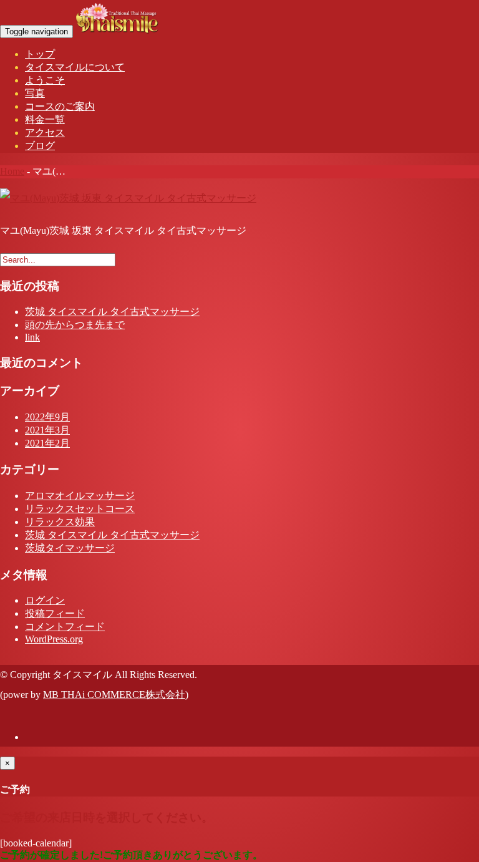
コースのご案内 (60, 106)
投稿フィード (55, 613)
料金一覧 (45, 119)
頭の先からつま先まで (75, 324)
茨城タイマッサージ (70, 548)
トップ (40, 54)
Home (12, 171)
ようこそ (45, 80)
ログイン (45, 600)
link (32, 337)
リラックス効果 (60, 521)
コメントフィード (65, 626)
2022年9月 (47, 417)
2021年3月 (47, 430)
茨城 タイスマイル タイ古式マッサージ (112, 311)
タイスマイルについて (75, 67)
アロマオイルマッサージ (80, 495)
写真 (35, 93)
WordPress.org (54, 639)
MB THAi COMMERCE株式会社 (114, 694)
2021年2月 (47, 443)
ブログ (40, 145)
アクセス (45, 132)
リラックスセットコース (80, 508)
